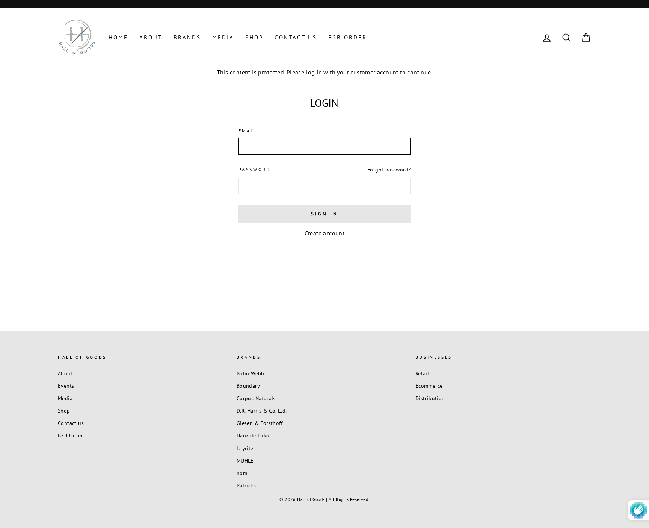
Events (66, 385)
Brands (187, 37)
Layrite (245, 448)
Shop (254, 37)
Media (223, 37)
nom (242, 473)
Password (254, 169)
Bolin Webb (250, 373)
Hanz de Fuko (253, 435)
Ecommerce (429, 385)
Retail (422, 373)
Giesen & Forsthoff (259, 423)
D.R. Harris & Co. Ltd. (262, 410)
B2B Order (347, 37)
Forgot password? (389, 169)
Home (118, 37)
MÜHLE (245, 460)
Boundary (248, 385)
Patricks (246, 485)
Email (247, 131)
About (150, 37)
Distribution (430, 398)
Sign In (324, 214)
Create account (325, 233)
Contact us (296, 37)
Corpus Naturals (256, 398)
